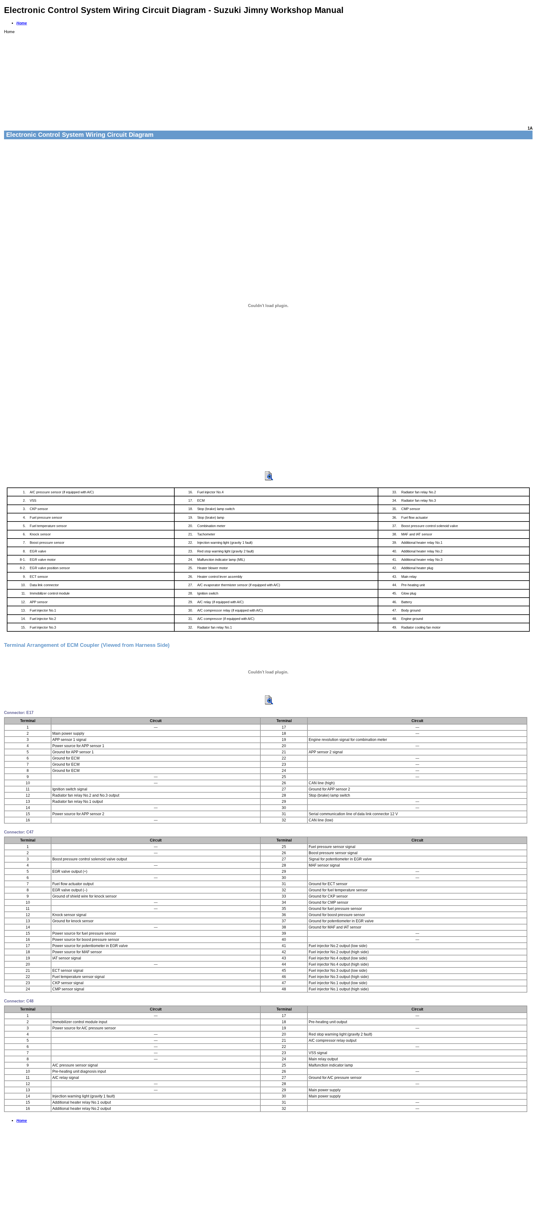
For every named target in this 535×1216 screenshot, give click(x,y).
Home (21, 23)
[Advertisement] (190, 77)
